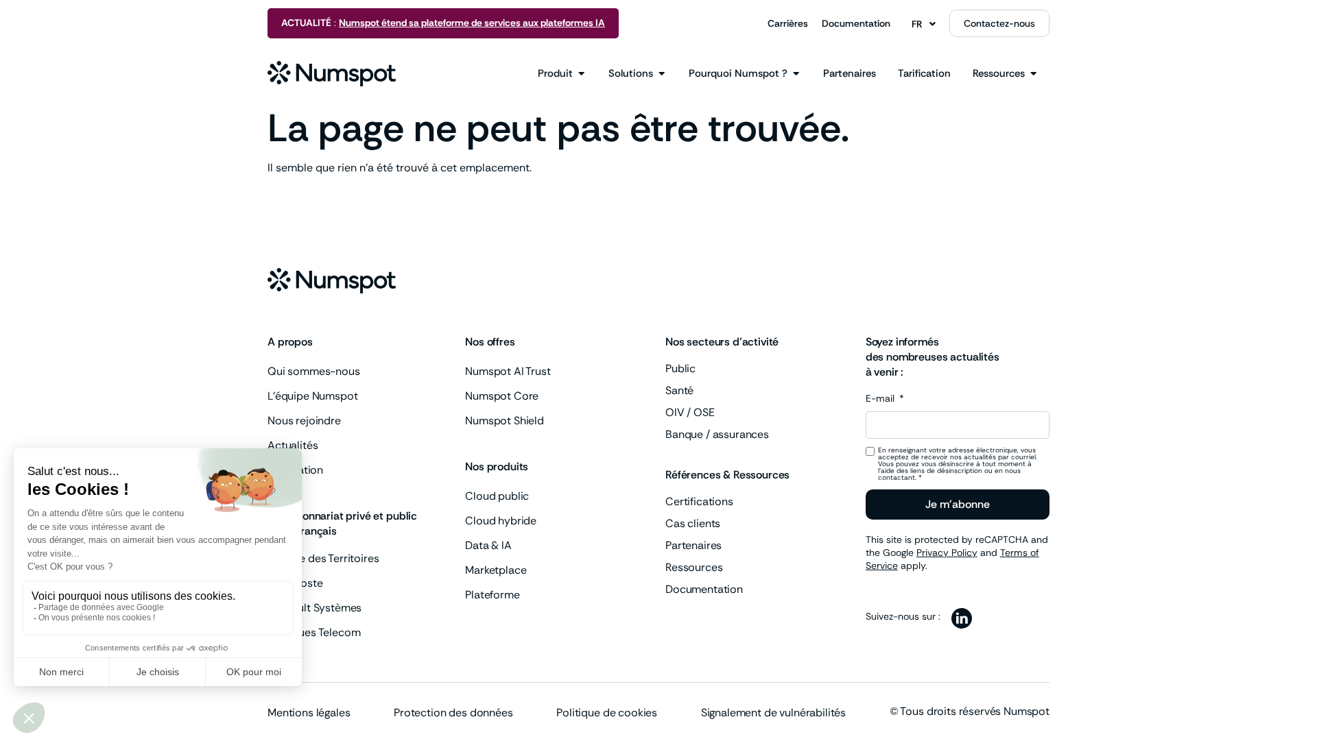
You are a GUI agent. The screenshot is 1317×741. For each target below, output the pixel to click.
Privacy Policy (946, 552)
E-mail (881, 398)
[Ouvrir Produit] (581, 74)
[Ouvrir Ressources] (1033, 74)
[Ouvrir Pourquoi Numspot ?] (796, 74)
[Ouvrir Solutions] (661, 74)
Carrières (788, 23)
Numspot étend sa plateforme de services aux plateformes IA (472, 22)
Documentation (856, 23)
